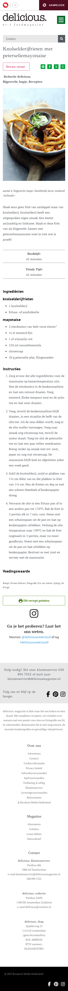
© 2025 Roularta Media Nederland (23, 974)
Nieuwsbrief (34, 839)
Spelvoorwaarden (34, 778)
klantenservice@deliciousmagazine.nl (34, 679)
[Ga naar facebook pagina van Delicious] (46, 694)
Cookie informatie (34, 763)
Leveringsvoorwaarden (34, 792)
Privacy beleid (34, 768)
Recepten (35, 82)
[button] (53, 5)
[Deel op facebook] (49, 66)
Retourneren (34, 797)
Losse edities (34, 834)
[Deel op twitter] (56, 66)
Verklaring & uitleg (34, 783)
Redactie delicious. (17, 76)
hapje (23, 82)
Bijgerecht (10, 82)
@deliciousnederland (36, 637)
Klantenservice (34, 787)
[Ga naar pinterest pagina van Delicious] (54, 694)
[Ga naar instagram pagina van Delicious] (61, 694)
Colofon (34, 829)
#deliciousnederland (33, 642)
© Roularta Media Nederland (34, 802)
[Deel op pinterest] (43, 66)
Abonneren (34, 824)
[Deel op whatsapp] (62, 66)
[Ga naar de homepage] (24, 17)
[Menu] (61, 20)
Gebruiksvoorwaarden (34, 773)
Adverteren (34, 753)
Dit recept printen (36, 600)
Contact (34, 758)
